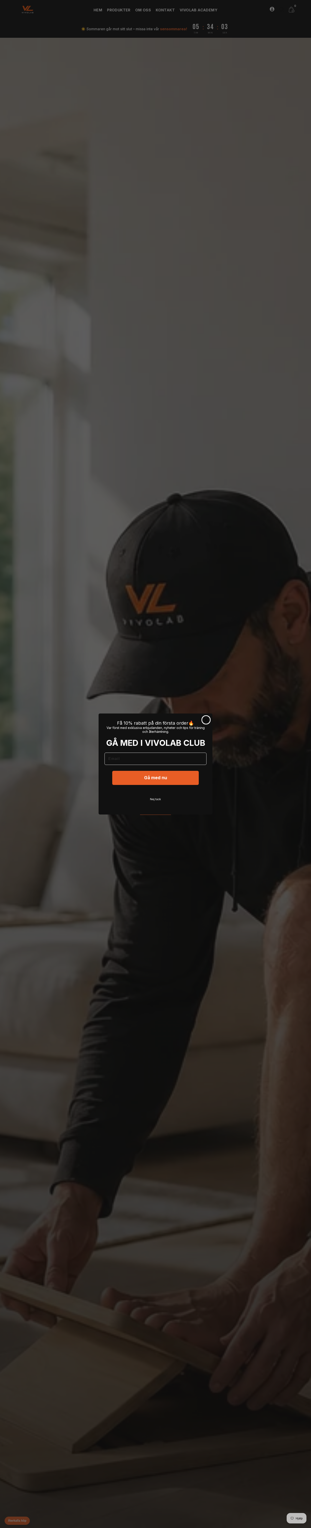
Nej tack (155, 799)
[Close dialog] (206, 720)
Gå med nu (155, 777)
